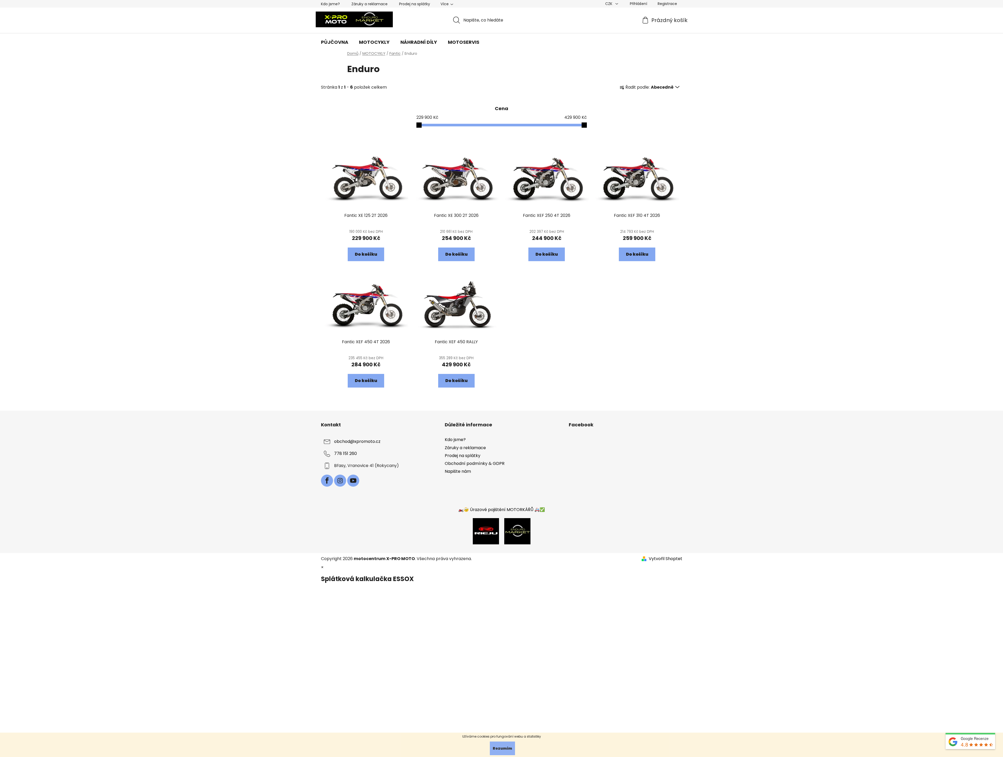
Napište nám (458, 471)
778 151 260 (345, 454)
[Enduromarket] (517, 531)
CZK (609, 3)
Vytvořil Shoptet (665, 559)
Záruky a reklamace (369, 4)
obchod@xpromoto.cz (357, 442)
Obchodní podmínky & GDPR (475, 463)
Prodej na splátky (414, 4)
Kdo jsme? (330, 4)
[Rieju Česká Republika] (486, 531)
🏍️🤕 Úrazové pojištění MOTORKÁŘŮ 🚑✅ (501, 510)
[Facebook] (327, 481)
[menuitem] (334, 42)
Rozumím (502, 748)
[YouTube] (353, 481)
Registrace (667, 3)
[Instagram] (340, 481)
